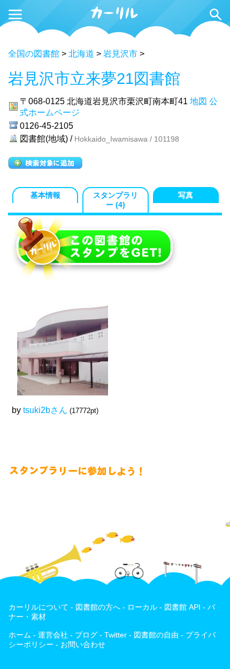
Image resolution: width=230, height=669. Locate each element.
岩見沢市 (120, 53)
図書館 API (182, 607)
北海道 (81, 53)
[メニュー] (15, 14)
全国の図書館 (33, 53)
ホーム (20, 635)
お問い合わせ (82, 645)
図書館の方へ (97, 607)
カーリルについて (38, 607)
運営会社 (53, 635)
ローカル (142, 607)
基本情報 (45, 195)
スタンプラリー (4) (115, 200)
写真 (185, 195)
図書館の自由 (156, 635)
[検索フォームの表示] (215, 14)
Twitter (115, 635)
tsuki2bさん (45, 410)
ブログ (86, 635)
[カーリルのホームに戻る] (115, 18)
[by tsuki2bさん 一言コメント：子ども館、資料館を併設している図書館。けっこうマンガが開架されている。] (57, 344)
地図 (198, 101)
